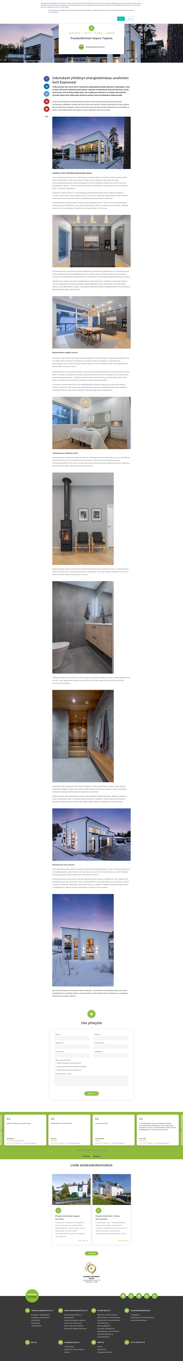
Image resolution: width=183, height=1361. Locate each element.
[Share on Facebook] (46, 79)
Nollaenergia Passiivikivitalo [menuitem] (108, 1331)
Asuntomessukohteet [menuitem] (138, 1320)
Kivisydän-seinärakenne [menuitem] (40, 1317)
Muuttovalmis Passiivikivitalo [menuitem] (108, 1317)
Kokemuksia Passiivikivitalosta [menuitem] (142, 1317)
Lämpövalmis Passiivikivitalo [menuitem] (108, 1320)
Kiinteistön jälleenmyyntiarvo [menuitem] (75, 1329)
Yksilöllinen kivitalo (42, 1310)
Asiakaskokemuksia (140, 1310)
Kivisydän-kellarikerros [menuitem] (106, 1329)
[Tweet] (46, 94)
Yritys (100, 1342)
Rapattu (87, 33)
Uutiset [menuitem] (67, 1352)
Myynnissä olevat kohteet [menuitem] (107, 1315)
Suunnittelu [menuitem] (35, 1320)
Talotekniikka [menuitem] (36, 1326)
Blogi (34, 1342)
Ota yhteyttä (138, 1342)
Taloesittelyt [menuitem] (69, 1347)
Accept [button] (121, 19)
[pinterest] (46, 101)
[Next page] (181, 1130)
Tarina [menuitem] (99, 1347)
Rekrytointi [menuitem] (101, 1349)
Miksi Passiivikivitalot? (76, 1310)
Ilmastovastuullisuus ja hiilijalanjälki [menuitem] (73, 1316)
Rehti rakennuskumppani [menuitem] (73, 1326)
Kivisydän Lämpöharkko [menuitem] (40, 1315)
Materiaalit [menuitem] (35, 1323)
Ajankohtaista (72, 1342)
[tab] (78, 1150)
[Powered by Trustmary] (91, 1156)
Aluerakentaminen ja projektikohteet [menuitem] (105, 1335)
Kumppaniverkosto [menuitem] (104, 1352)
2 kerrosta (110, 33)
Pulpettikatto (75, 33)
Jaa (46, 116)
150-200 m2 (98, 33)
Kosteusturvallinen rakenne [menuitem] (75, 1320)
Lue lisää (82, 1240)
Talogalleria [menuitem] (135, 1315)
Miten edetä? (104, 1310)
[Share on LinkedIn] (46, 86)
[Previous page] (2, 1130)
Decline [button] (130, 19)
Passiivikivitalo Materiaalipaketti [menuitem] (104, 1324)
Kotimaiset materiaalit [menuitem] (73, 1323)
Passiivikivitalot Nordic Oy (95, 47)
